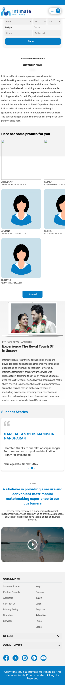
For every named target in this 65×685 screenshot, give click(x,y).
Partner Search (11, 592)
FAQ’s (39, 621)
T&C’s (39, 598)
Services (7, 621)
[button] (29, 468)
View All (32, 294)
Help (38, 586)
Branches (8, 615)
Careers (40, 592)
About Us (8, 598)
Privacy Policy (10, 609)
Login (39, 603)
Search (33, 41)
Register (40, 609)
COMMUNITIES (12, 645)
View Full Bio (12, 181)
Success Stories (12, 586)
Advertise (41, 615)
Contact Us (9, 603)
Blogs (39, 627)
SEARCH (8, 636)
